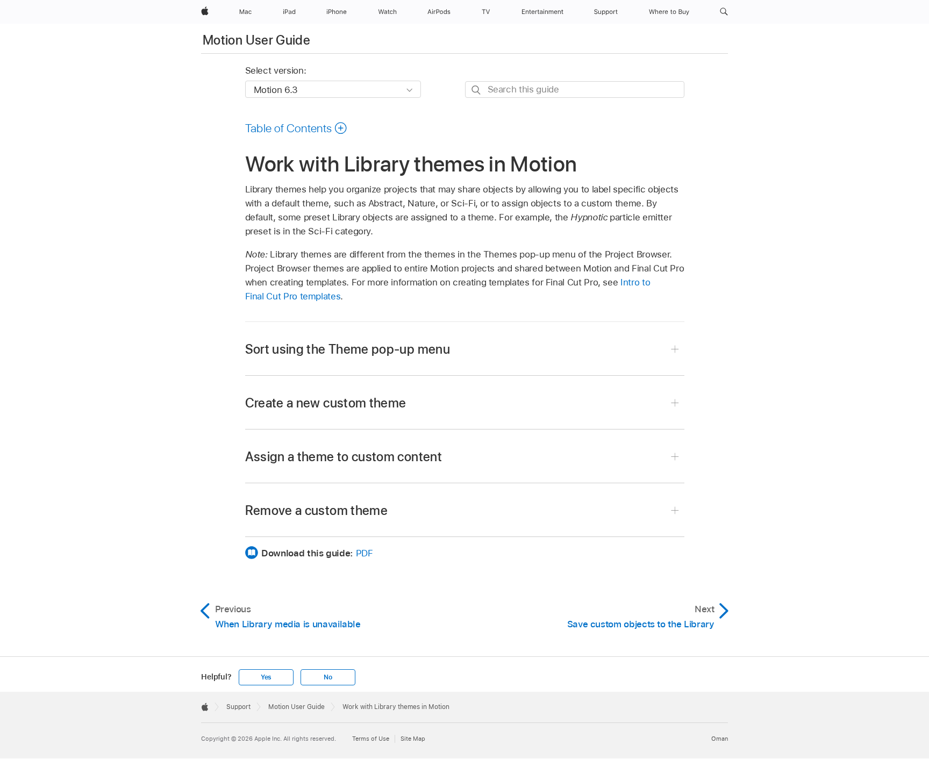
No (328, 677)
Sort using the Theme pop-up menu (348, 349)
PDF (364, 553)
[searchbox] (574, 89)
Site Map (413, 738)
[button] (724, 12)
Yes (266, 677)
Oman (719, 738)
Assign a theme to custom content (343, 456)
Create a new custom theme (325, 403)
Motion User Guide (256, 40)
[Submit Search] (476, 90)
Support (238, 707)
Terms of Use (370, 738)
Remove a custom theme (316, 510)
